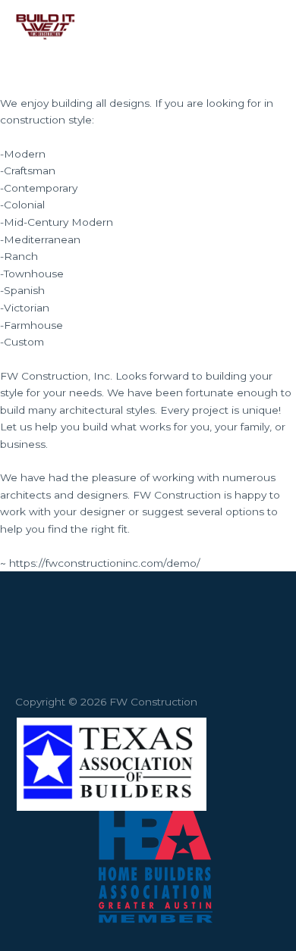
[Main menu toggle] (265, 27)
